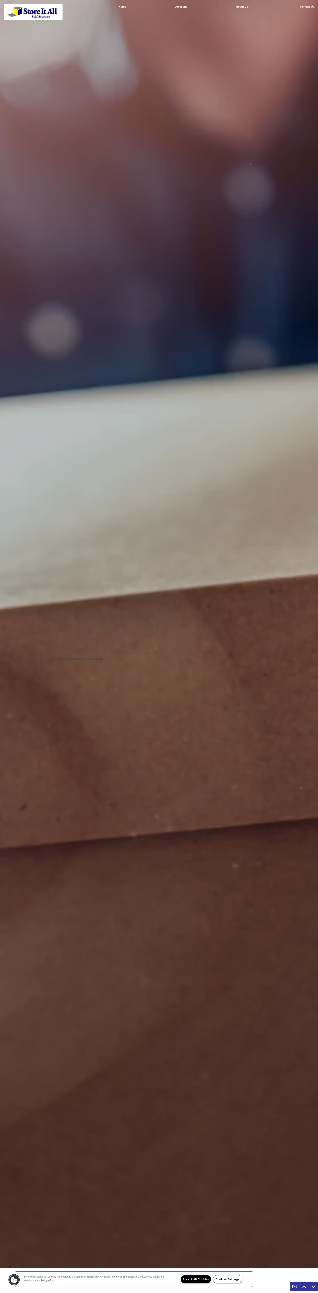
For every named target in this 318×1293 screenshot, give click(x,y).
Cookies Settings (228, 1279)
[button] (14, 1280)
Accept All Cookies (196, 1279)
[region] (134, 1279)
